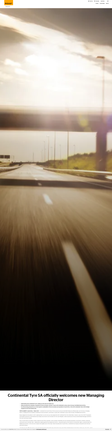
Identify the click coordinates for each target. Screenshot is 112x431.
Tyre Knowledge (102, 3)
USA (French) (44, 429)
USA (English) (38, 429)
